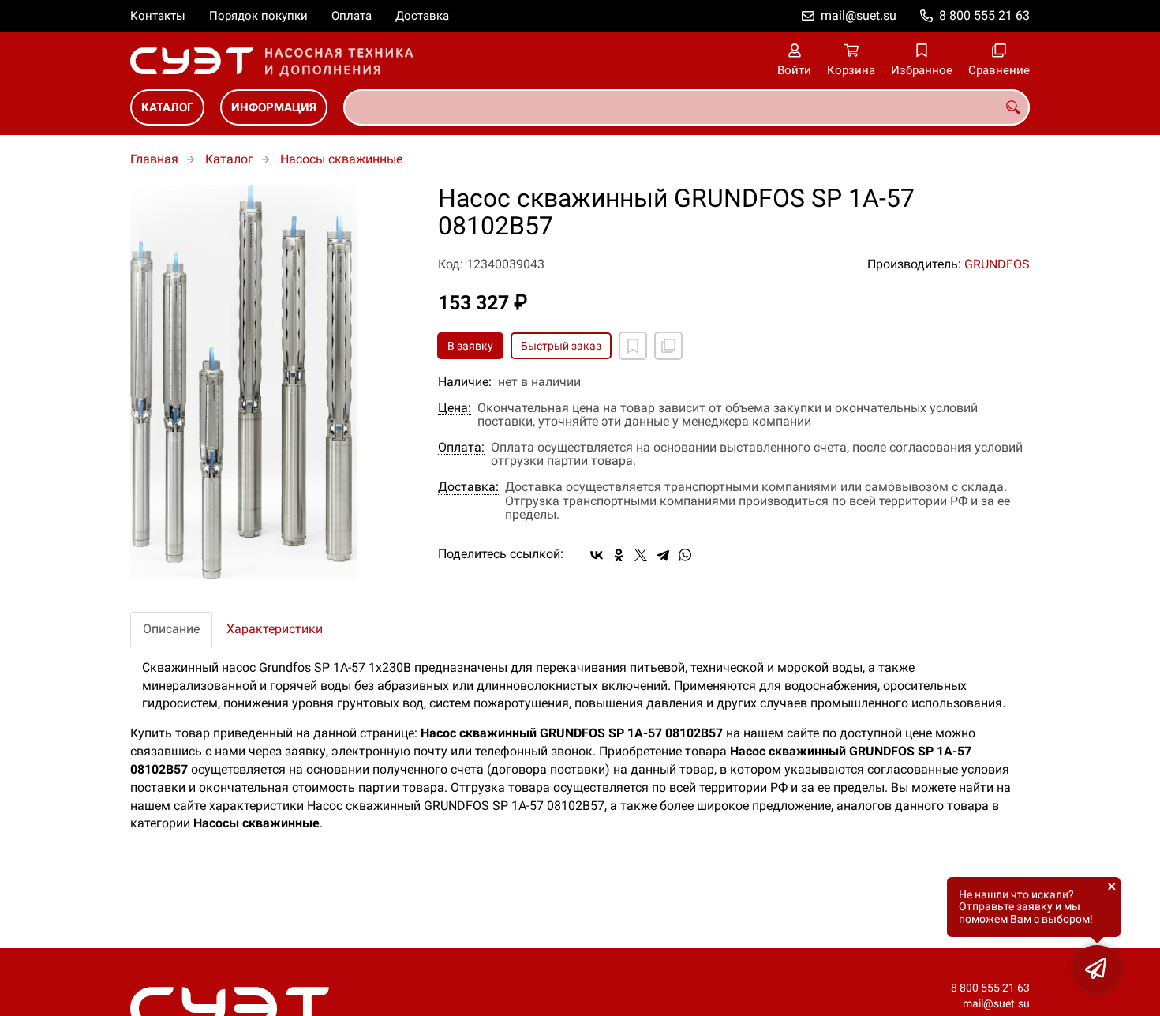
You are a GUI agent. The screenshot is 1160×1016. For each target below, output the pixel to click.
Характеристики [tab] (274, 628)
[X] (640, 554)
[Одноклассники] (618, 554)
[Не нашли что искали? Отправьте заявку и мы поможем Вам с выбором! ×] (1097, 968)
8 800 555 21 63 (984, 15)
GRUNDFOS (997, 264)
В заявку (470, 345)
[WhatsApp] (684, 554)
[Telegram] (662, 554)
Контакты (157, 16)
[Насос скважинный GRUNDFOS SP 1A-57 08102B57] (272, 382)
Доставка (422, 16)
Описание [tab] (171, 628)
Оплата (351, 16)
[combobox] (686, 107)
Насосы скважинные (341, 159)
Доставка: (468, 487)
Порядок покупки (258, 16)
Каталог (167, 107)
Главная (154, 159)
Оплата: (461, 448)
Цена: (454, 408)
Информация (273, 107)
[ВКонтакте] (596, 554)
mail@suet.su (858, 15)
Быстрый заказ (561, 345)
